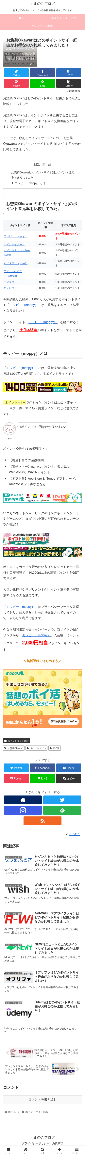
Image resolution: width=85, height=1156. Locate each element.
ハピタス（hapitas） (15, 263)
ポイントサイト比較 (18, 740)
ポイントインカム (14, 244)
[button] (76, 655)
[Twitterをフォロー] (62, 799)
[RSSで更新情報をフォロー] (42, 820)
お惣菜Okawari (15, 748)
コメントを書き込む (42, 1099)
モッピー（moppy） (15, 236)
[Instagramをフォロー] (23, 810)
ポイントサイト (38, 748)
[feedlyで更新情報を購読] (62, 810)
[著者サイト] (23, 799)
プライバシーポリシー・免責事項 (42, 1143)
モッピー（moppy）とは (30, 183)
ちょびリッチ (11, 288)
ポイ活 (56, 748)
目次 (37, 164)
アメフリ (9, 282)
